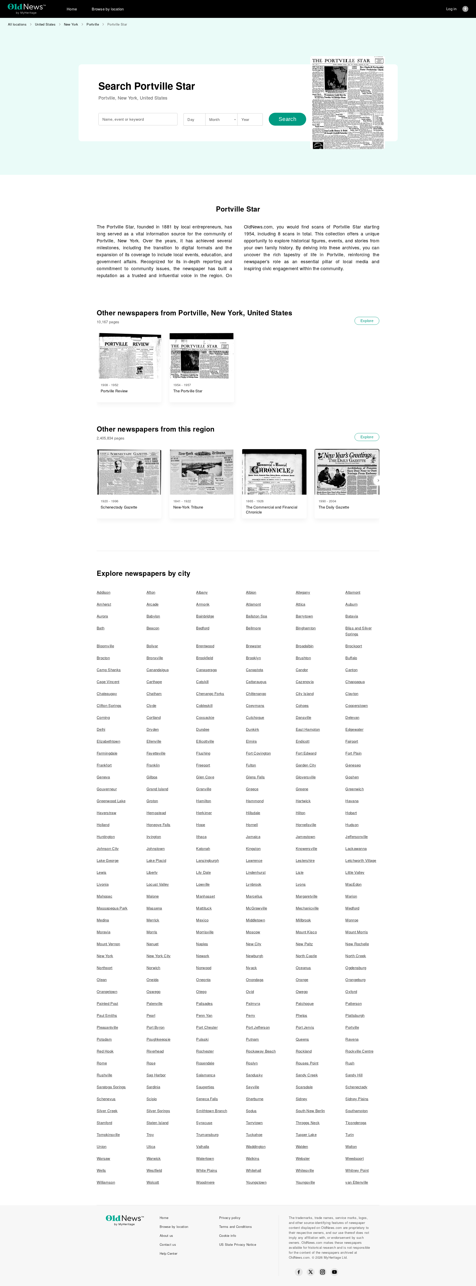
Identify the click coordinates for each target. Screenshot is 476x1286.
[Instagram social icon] (323, 1272)
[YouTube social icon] (334, 1272)
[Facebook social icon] (299, 1272)
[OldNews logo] (27, 6)
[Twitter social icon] (311, 1272)
